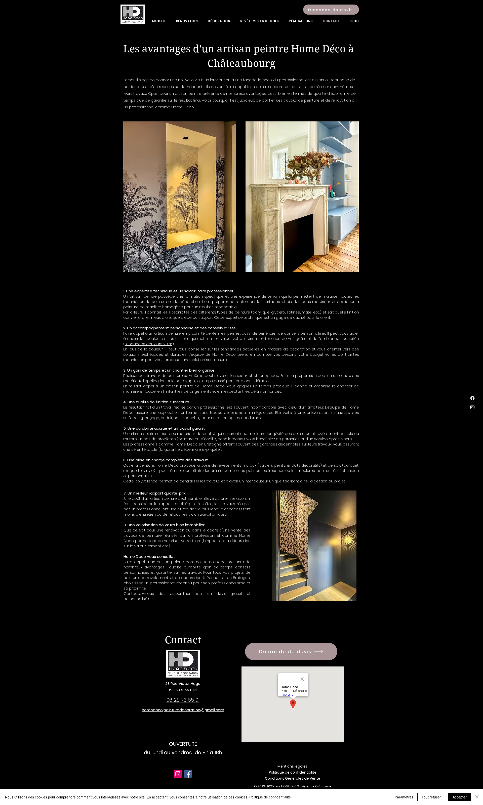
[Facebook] (472, 398)
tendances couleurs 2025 (148, 343)
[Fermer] (477, 797)
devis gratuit (229, 593)
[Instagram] (472, 407)
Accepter (460, 796)
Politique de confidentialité (270, 796)
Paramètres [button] (404, 796)
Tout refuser (431, 796)
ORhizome (323, 786)
